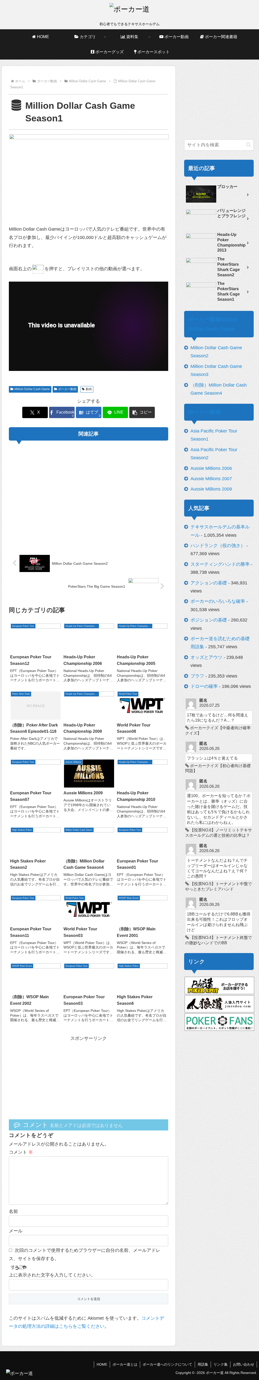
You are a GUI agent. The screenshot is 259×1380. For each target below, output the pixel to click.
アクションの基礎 (208, 582)
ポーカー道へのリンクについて (167, 1364)
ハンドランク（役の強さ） (217, 545)
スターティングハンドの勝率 (220, 564)
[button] (142, 412)
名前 (13, 1211)
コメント (21, 1152)
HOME (102, 1364)
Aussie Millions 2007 (211, 478)
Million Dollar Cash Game (32, 389)
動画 (89, 389)
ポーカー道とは (125, 1364)
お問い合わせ (243, 1364)
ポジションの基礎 (208, 620)
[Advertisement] (88, 494)
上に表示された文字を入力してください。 (52, 1275)
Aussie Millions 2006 (211, 468)
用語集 (203, 1364)
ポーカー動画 (67, 389)
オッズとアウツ (206, 657)
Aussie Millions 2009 (211, 489)
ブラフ (197, 676)
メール (16, 1230)
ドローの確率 (204, 686)
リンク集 (220, 1364)
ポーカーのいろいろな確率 (217, 601)
